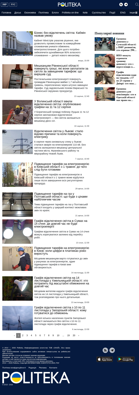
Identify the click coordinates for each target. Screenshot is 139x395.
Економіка (30, 12)
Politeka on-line (70, 12)
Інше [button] (132, 12)
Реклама (43, 368)
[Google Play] (126, 359)
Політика (44, 12)
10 (58, 335)
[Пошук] (137, 4)
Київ (85, 12)
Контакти (53, 368)
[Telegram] (126, 4)
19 (68, 335)
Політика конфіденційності (14, 368)
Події (112, 12)
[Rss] (121, 4)
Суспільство (99, 12)
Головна (6, 12)
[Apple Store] (104, 359)
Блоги (55, 12)
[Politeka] (69, 5)
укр (4, 4)
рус (13, 4)
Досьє (17, 12)
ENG (123, 12)
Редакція (32, 368)
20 (74, 335)
